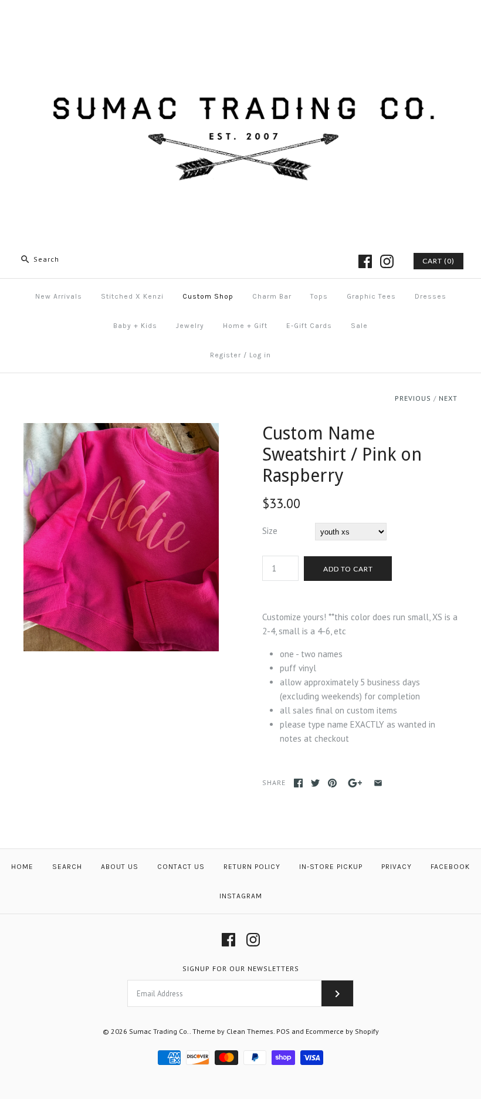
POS (283, 1031)
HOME (22, 867)
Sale (359, 326)
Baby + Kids (135, 326)
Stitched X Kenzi (132, 296)
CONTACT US (181, 867)
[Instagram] (387, 261)
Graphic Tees (371, 296)
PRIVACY (396, 867)
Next (448, 398)
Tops (319, 296)
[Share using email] (378, 783)
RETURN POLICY (251, 867)
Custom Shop (207, 296)
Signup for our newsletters (240, 968)
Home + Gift (245, 326)
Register (225, 355)
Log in (260, 355)
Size (269, 530)
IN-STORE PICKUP (331, 867)
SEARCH (67, 867)
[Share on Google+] (355, 783)
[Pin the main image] (332, 783)
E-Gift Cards (309, 326)
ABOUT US (119, 867)
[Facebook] (365, 261)
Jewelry (190, 326)
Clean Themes (249, 1031)
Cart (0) (438, 260)
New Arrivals (58, 296)
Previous (413, 398)
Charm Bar (272, 296)
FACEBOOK (450, 867)
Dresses (430, 296)
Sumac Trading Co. (159, 1031)
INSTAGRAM (240, 896)
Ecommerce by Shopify (342, 1031)
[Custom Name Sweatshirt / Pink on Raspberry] (121, 429)
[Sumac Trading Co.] (240, 18)
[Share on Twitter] (315, 783)
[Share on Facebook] (298, 783)
